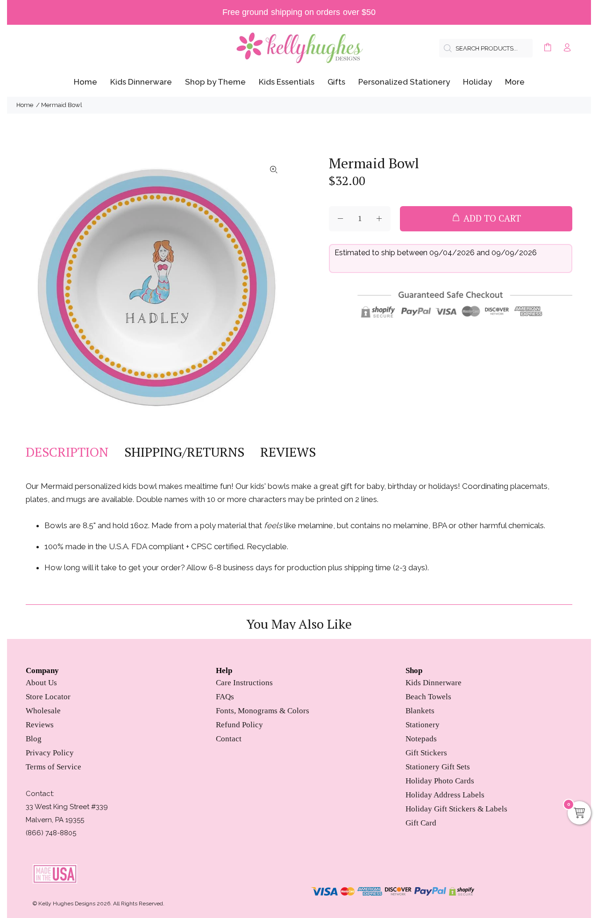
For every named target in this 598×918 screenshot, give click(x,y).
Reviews (40, 724)
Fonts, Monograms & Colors (262, 710)
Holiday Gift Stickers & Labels (456, 808)
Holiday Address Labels (445, 794)
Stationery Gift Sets (438, 766)
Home (24, 104)
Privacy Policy (50, 752)
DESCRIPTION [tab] (67, 452)
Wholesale (43, 710)
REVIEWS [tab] (288, 452)
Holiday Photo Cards (440, 780)
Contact (229, 738)
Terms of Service (53, 766)
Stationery (423, 724)
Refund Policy (239, 724)
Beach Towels (428, 696)
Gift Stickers (426, 752)
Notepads (421, 738)
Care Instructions (244, 682)
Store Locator (48, 696)
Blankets (420, 710)
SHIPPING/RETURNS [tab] (184, 452)
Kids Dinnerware (434, 682)
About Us (41, 682)
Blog (34, 738)
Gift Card (421, 822)
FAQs (225, 696)
